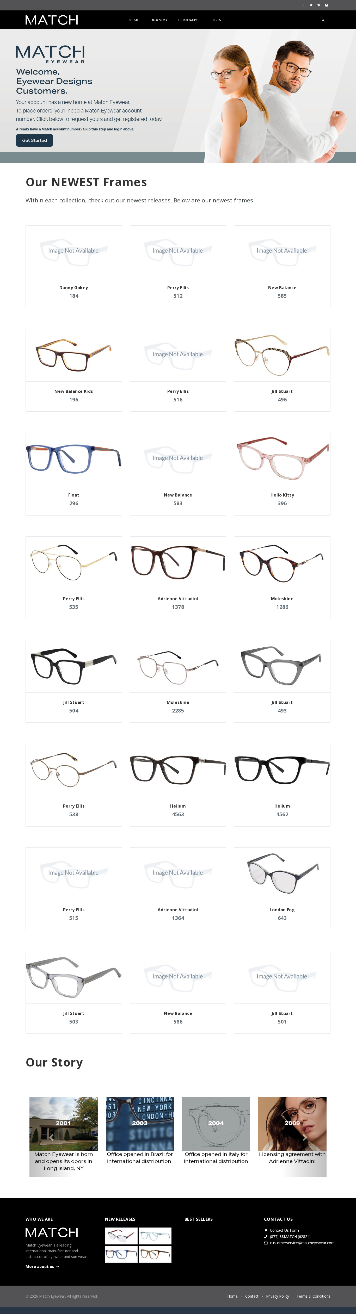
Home (133, 20)
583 (178, 503)
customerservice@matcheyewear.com (302, 1242)
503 (73, 1021)
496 (282, 399)
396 (282, 503)
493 (282, 710)
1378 (178, 606)
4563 (178, 814)
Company (188, 20)
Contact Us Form (284, 1230)
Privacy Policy (277, 1296)
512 (178, 295)
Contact (252, 1296)
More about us (40, 1266)
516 (178, 399)
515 (73, 917)
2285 (178, 710)
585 (282, 295)
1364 (178, 917)
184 (73, 295)
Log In (215, 20)
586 (178, 1021)
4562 (282, 814)
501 (282, 1021)
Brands (158, 20)
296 (73, 503)
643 (282, 917)
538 (73, 814)
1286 (282, 606)
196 (73, 399)
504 (73, 710)
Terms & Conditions (313, 1296)
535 (73, 606)
